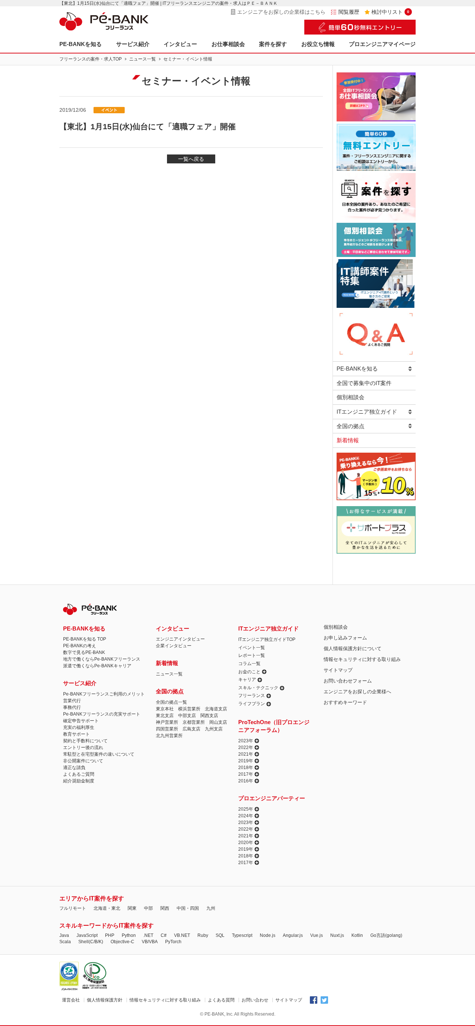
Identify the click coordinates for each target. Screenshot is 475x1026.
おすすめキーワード (345, 702)
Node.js (267, 935)
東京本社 (165, 708)
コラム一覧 (249, 663)
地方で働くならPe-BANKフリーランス (101, 659)
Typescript (242, 935)
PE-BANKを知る (80, 44)
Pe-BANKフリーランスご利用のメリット (104, 694)
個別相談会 (350, 397)
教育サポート (76, 734)
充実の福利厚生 (78, 727)
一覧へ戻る (191, 159)
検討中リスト (390, 12)
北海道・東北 (107, 908)
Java (64, 935)
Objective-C (122, 941)
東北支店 (165, 715)
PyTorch (173, 941)
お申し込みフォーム (345, 638)
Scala (65, 941)
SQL (220, 935)
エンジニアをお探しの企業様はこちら (281, 12)
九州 (210, 908)
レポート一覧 (251, 655)
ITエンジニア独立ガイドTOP (266, 639)
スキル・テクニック (258, 687)
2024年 (245, 816)
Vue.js (316, 935)
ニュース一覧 (142, 59)
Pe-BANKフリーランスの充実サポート (101, 714)
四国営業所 (167, 729)
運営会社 (71, 1000)
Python (129, 935)
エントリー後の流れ (83, 747)
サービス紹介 (133, 44)
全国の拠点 (350, 426)
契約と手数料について (85, 740)
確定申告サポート (81, 720)
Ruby (202, 935)
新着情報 (348, 440)
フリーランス (251, 695)
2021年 (245, 754)
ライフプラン (251, 703)
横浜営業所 (189, 708)
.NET (148, 935)
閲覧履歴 (348, 12)
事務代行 (72, 707)
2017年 (245, 774)
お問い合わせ (255, 1000)
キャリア (247, 679)
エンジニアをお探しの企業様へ (357, 691)
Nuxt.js (337, 935)
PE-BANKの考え (79, 645)
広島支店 (191, 729)
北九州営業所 (169, 735)
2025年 (245, 809)
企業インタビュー (173, 645)
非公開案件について (83, 760)
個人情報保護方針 (104, 1000)
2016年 (245, 781)
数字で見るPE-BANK (84, 652)
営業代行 (72, 700)
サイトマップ (338, 670)
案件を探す (273, 44)
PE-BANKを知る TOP (84, 639)
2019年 (245, 761)
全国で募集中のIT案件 (364, 383)
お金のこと (249, 671)
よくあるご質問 (78, 774)
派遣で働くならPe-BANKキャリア (97, 665)
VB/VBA (150, 941)
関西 (164, 908)
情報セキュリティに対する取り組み (362, 659)
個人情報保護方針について (352, 648)
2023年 (245, 741)
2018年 (245, 767)
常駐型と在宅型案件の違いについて (98, 754)
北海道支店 (216, 708)
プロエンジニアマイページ (382, 44)
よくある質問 (221, 1000)
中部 (148, 908)
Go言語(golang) (386, 935)
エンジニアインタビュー (180, 639)
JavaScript (87, 935)
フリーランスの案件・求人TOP (90, 59)
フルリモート (72, 908)
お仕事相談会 (228, 44)
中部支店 (187, 715)
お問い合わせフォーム (348, 681)
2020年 (245, 842)
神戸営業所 (167, 722)
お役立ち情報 (318, 44)
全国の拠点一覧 (171, 702)
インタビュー (180, 44)
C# (164, 935)
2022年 (245, 747)
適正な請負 (74, 767)
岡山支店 (218, 722)
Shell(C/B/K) (90, 941)
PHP (109, 935)
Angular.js (293, 935)
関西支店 (209, 715)
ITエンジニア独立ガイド (367, 411)
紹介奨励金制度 (78, 781)
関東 (132, 908)
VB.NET (182, 935)
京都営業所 (194, 722)
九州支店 (214, 729)
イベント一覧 (251, 647)
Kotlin (357, 935)
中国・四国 (188, 908)
